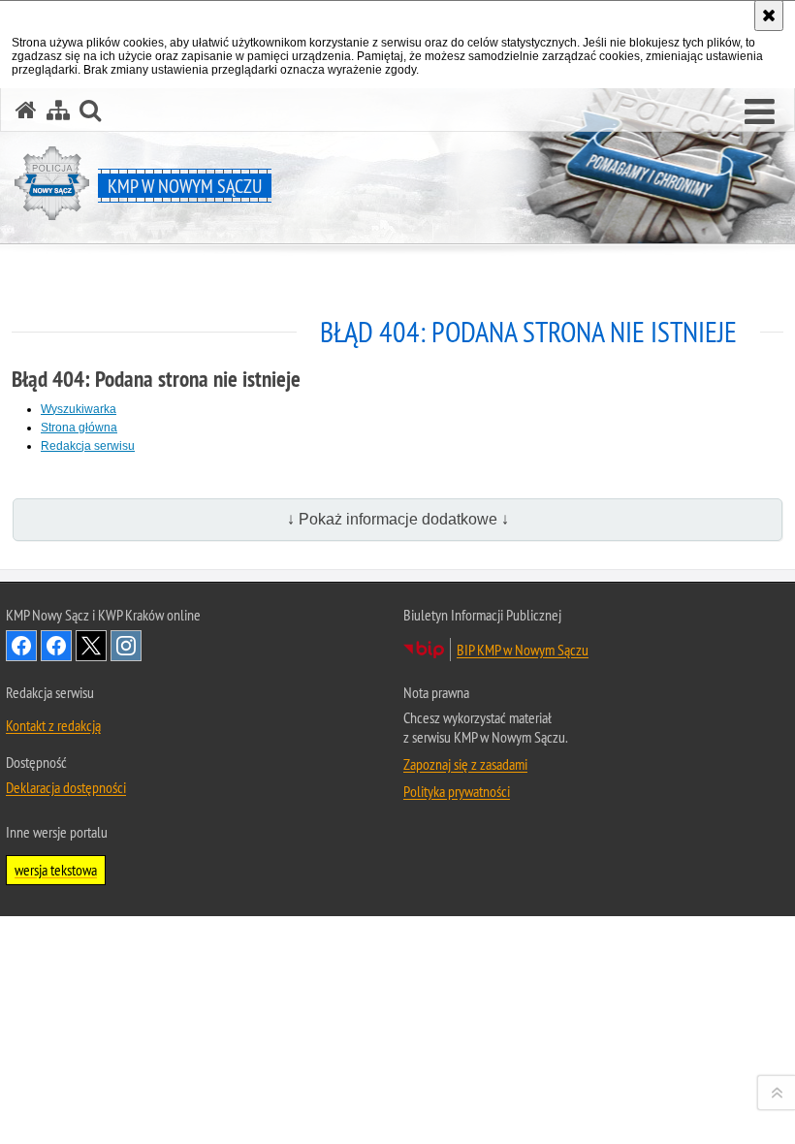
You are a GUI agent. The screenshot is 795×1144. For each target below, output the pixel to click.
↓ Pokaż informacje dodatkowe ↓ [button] (398, 519)
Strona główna (79, 427)
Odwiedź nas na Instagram (126, 645)
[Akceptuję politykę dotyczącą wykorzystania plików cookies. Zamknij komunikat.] (768, 15)
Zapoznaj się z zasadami (465, 764)
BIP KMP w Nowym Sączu (522, 649)
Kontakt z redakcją (53, 725)
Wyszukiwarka (78, 409)
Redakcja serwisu (88, 446)
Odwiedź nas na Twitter (91, 645)
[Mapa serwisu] (58, 110)
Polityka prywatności (456, 791)
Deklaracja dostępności (66, 787)
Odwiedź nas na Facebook (21, 645)
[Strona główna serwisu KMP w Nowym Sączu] (26, 110)
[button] (760, 112)
